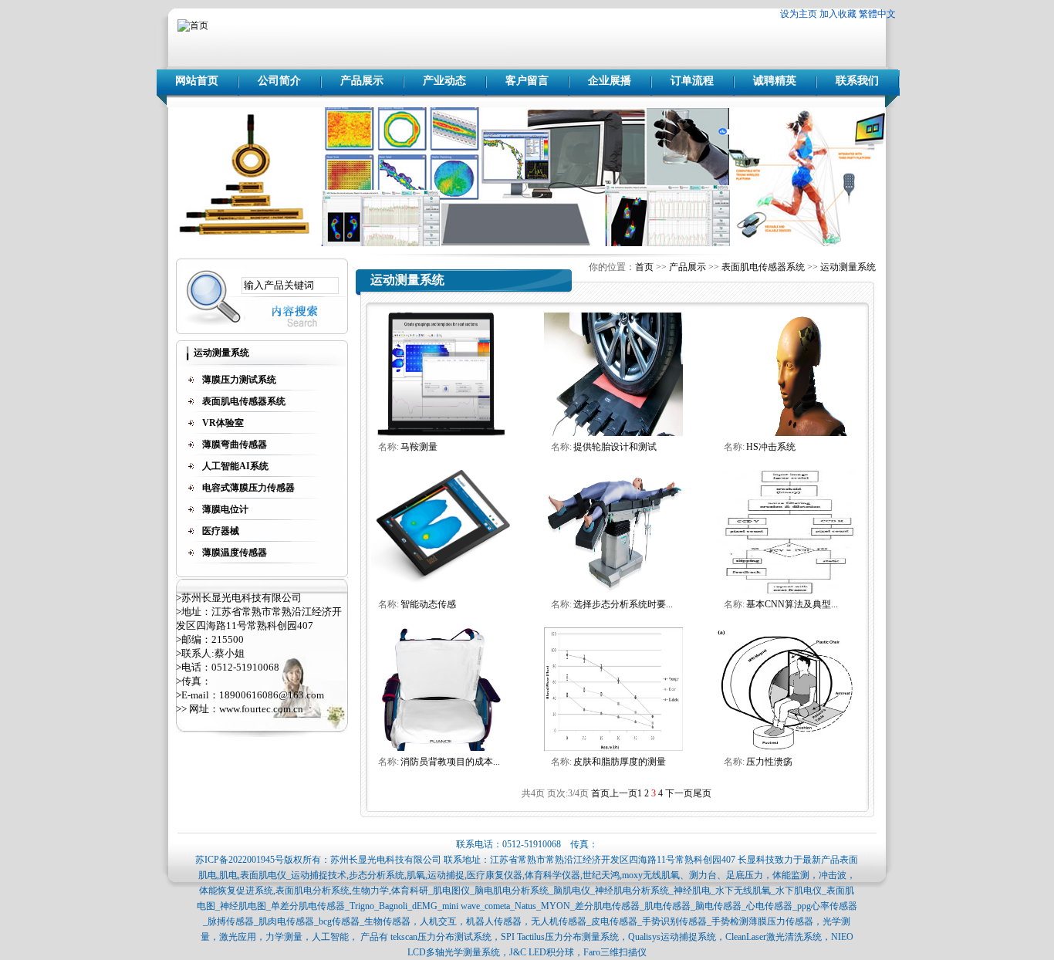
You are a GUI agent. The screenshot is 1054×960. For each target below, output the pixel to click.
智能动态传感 (428, 604)
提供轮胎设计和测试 (615, 446)
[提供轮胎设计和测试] (613, 433)
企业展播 (609, 80)
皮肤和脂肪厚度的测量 (619, 761)
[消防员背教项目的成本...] (440, 747)
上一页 (623, 793)
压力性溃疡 (769, 761)
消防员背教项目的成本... (450, 761)
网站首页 (196, 80)
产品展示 (361, 80)
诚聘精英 (774, 80)
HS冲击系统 (771, 446)
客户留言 (527, 80)
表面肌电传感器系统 (763, 267)
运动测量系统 (848, 267)
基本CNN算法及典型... (792, 604)
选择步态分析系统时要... (623, 604)
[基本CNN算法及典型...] (786, 590)
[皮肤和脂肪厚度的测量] (613, 747)
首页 (644, 267)
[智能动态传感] (440, 590)
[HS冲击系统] (786, 433)
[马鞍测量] (440, 433)
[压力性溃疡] (786, 747)
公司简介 (279, 80)
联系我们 (857, 80)
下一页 (679, 793)
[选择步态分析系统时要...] (613, 590)
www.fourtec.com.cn (261, 709)
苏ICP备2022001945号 (239, 859)
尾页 (702, 793)
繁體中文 (877, 13)
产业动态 (444, 80)
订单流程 (692, 80)
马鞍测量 (418, 446)
